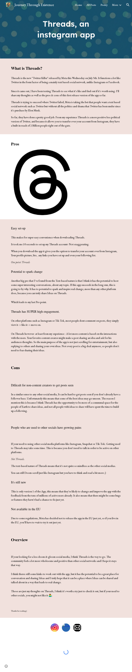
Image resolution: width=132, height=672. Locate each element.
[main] (66, 29)
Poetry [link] (104, 5)
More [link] (115, 5)
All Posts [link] (91, 5)
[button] (128, 5)
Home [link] (78, 5)
